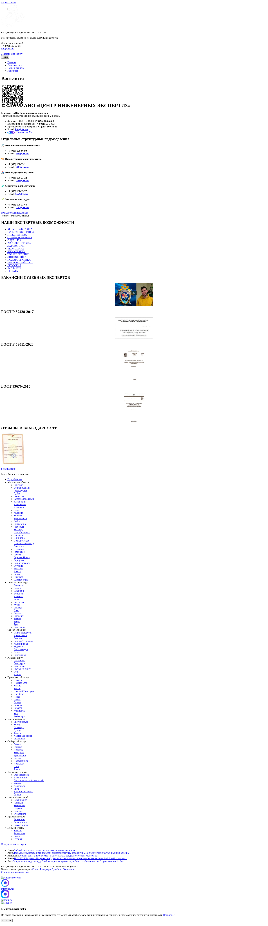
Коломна (18, 512)
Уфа (16, 713)
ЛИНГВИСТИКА (17, 257)
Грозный (18, 802)
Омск (16, 766)
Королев (18, 515)
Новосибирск (21, 761)
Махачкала (19, 805)
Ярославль (19, 627)
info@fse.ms (7, 48)
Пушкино (19, 549)
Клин (16, 510)
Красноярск (20, 755)
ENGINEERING (16, 251)
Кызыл (17, 758)
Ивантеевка (20, 504)
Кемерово (19, 752)
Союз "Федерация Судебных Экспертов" (54, 869)
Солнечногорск (22, 563)
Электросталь (21, 579)
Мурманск (19, 646)
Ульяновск (19, 710)
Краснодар (19, 666)
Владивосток (20, 777)
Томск (17, 769)
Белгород (18, 585)
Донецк (18, 836)
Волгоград (19, 663)
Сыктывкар (20, 655)
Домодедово (20, 490)
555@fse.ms (21, 194)
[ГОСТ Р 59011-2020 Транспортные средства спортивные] (134, 379)
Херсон (18, 830)
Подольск (19, 546)
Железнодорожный (24, 499)
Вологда (18, 638)
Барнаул (18, 747)
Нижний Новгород (24, 691)
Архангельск (20, 635)
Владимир (19, 591)
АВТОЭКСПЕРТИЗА (19, 243)
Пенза (17, 696)
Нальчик (18, 811)
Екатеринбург (21, 722)
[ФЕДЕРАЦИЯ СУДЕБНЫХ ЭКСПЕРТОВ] (13, 27)
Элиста (17, 674)
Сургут (17, 730)
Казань (17, 685)
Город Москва (14, 479)
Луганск (18, 839)
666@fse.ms (22, 153)
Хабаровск (19, 786)
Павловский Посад (24, 543)
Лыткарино (20, 524)
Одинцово (19, 538)
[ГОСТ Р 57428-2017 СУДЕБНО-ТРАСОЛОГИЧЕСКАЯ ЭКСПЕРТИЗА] (134, 337)
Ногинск (18, 535)
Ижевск (18, 680)
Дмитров (18, 485)
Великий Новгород (24, 641)
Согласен (6, 920)
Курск (17, 604)
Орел (16, 610)
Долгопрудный (22, 487)
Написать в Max (25, 132)
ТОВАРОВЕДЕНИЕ (18, 254)
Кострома (19, 602)
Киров (17, 688)
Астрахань (19, 660)
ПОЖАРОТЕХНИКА (19, 259)
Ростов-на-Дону (22, 669)
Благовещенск (21, 774)
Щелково (18, 577)
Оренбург (19, 694)
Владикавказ (20, 800)
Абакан (17, 744)
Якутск (17, 794)
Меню (5, 57)
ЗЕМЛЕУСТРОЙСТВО (20, 262)
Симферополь (21, 825)
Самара (17, 702)
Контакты (12, 70)
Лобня (17, 521)
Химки (17, 571)
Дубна (17, 493)
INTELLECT (14, 268)
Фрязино (18, 568)
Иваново (18, 596)
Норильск (19, 763)
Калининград (21, 643)
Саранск (18, 705)
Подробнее (169, 915)
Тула (16, 624)
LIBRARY (12, 271)
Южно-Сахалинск (23, 791)
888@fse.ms (22, 180)
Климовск (19, 507)
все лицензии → (10, 468)
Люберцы (19, 526)
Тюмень (18, 733)
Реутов (17, 554)
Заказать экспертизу (11, 53)
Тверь (17, 621)
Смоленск (19, 616)
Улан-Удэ (18, 783)
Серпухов (19, 560)
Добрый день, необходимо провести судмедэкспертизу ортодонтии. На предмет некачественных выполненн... (71, 853)
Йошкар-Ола (20, 682)
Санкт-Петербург (23, 632)
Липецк (18, 607)
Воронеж (18, 593)
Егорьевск (19, 496)
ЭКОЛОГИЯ (14, 265)
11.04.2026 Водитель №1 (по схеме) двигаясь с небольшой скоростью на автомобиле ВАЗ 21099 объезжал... (70, 858)
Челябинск (19, 738)
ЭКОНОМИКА (15, 248)
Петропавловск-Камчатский (29, 780)
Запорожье (19, 833)
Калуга (17, 599)
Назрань (18, 808)
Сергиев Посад (22, 557)
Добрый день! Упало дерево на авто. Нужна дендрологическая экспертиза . (58, 855)
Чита (16, 788)
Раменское (19, 551)
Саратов (18, 708)
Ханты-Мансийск (23, 735)
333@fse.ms (22, 167)
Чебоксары (19, 716)
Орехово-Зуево (21, 540)
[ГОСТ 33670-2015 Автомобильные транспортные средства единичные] (134, 421)
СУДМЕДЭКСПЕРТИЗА (20, 232)
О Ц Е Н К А (14, 240)
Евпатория (19, 819)
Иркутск (18, 749)
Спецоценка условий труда (15, 872)
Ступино (18, 565)
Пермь (17, 699)
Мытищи (18, 529)
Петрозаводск (21, 649)
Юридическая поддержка (14, 212)
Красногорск (20, 518)
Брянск (17, 588)
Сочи (16, 671)
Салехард (19, 727)
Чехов (17, 574)
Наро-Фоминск (22, 532)
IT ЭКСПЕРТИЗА (17, 234)
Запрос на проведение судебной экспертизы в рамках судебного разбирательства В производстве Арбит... (69, 861)
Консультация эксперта (13, 844)
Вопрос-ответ (14, 65)
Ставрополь (20, 813)
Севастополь (20, 822)
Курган (17, 724)
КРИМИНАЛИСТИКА (19, 229)
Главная (11, 62)
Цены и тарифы (15, 68)
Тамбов (18, 618)
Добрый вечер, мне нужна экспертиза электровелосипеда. (44, 850)
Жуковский (20, 501)
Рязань (17, 613)
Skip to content (8, 2)
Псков (17, 652)
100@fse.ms (22, 207)
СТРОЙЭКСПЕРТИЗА (19, 237)
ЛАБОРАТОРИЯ (16, 246)
